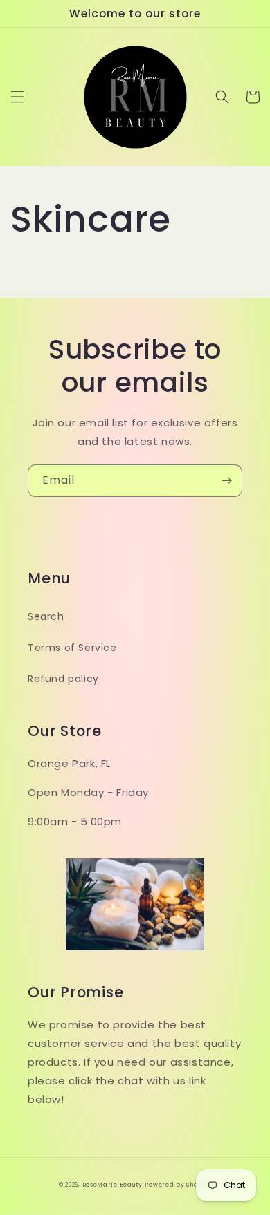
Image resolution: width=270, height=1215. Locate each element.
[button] (17, 97)
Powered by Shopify (178, 1184)
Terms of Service (72, 647)
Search (46, 616)
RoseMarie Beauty (112, 1184)
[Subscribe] (226, 480)
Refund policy (63, 679)
